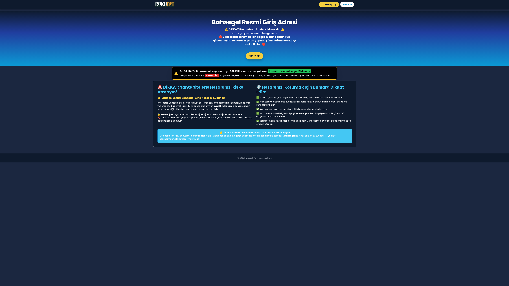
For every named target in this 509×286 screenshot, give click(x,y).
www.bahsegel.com (264, 33)
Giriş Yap (254, 55)
